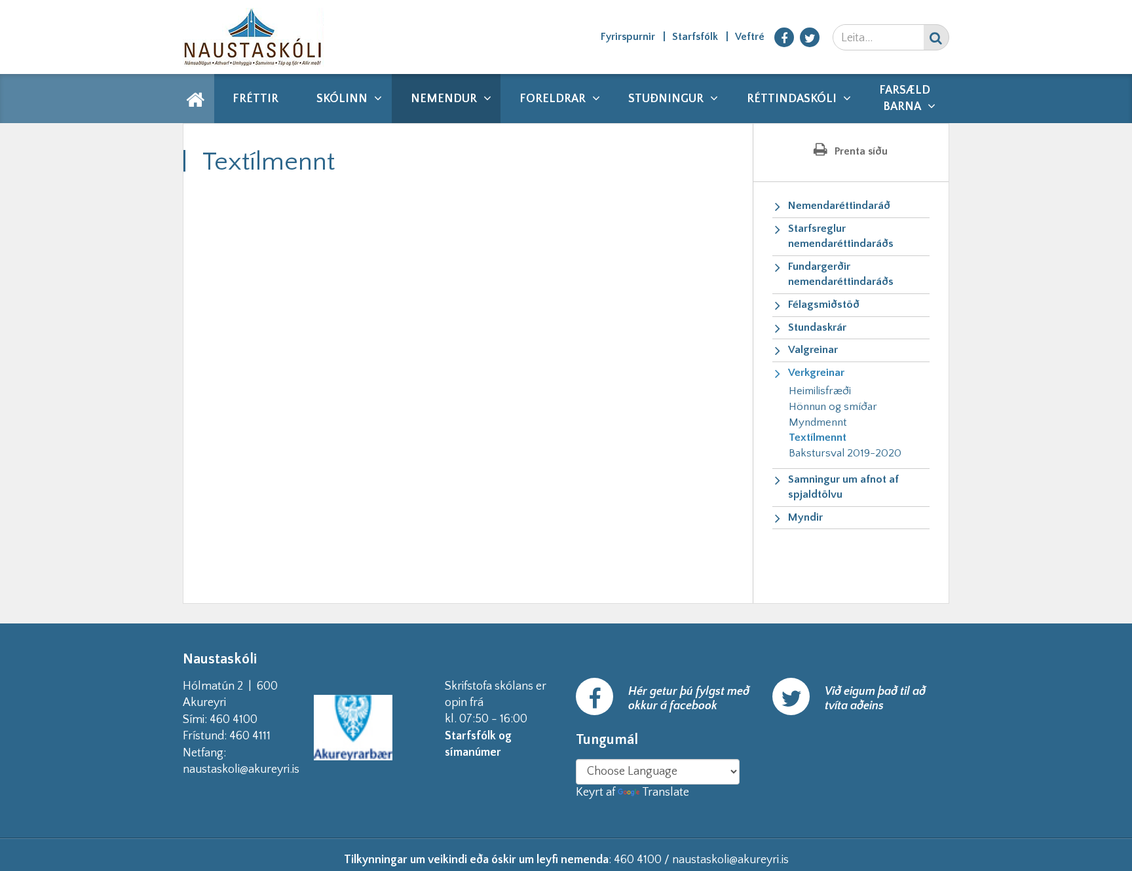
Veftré (749, 37)
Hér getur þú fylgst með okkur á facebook (688, 699)
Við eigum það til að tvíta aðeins (875, 699)
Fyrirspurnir (628, 37)
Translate (665, 792)
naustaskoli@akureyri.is (262, 769)
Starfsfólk (695, 37)
